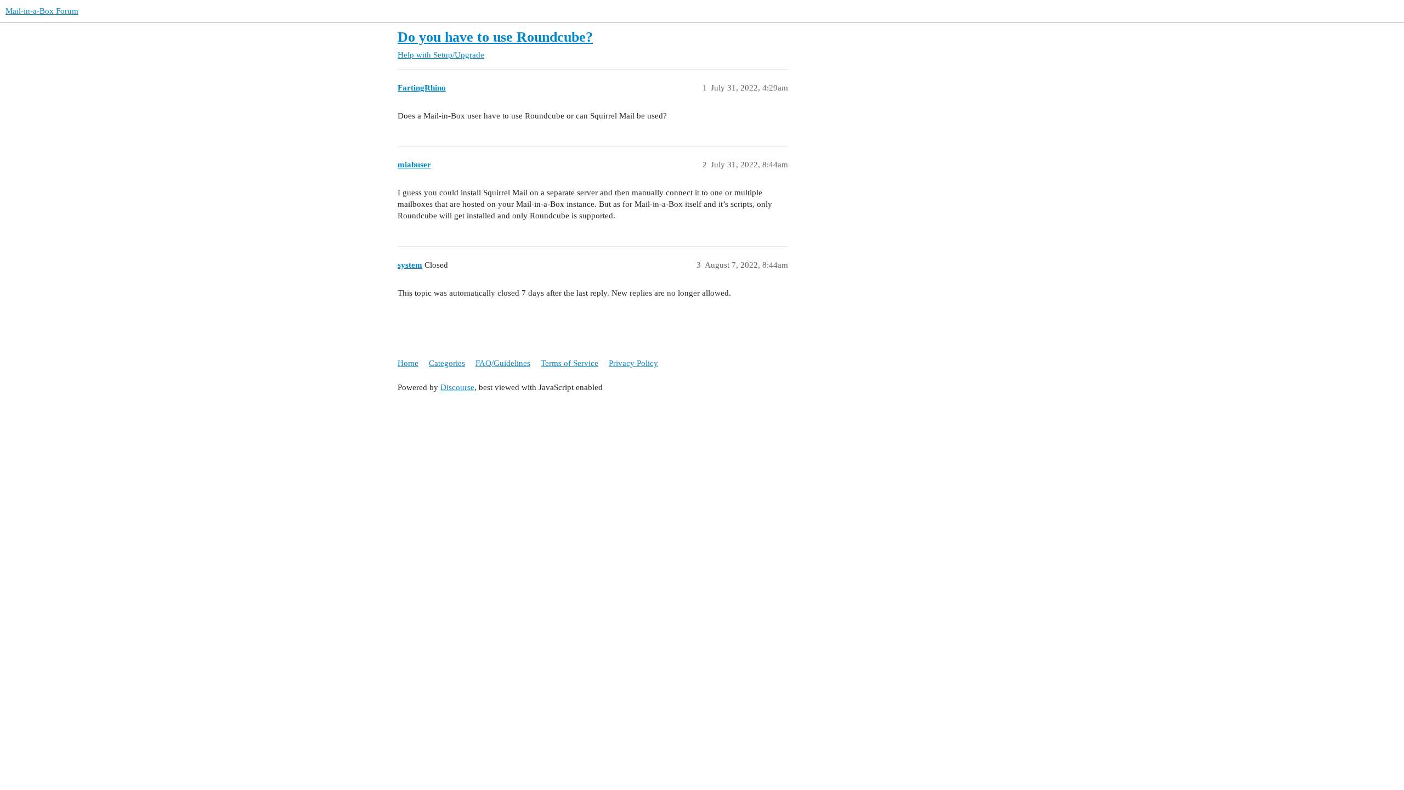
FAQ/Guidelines (502, 363)
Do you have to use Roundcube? (495, 37)
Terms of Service (569, 363)
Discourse (457, 387)
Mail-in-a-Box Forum (41, 11)
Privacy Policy (633, 363)
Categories (447, 363)
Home (408, 363)
